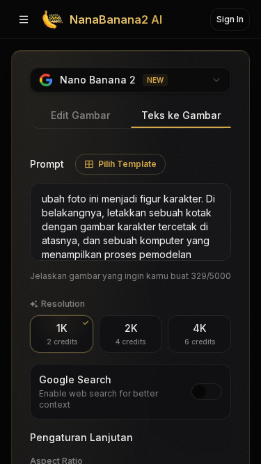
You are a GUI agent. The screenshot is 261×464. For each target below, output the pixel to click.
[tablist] (130, 116)
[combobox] (130, 80)
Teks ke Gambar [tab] (181, 115)
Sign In (230, 19)
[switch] (206, 391)
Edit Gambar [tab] (80, 115)
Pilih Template (127, 164)
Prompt (47, 164)
